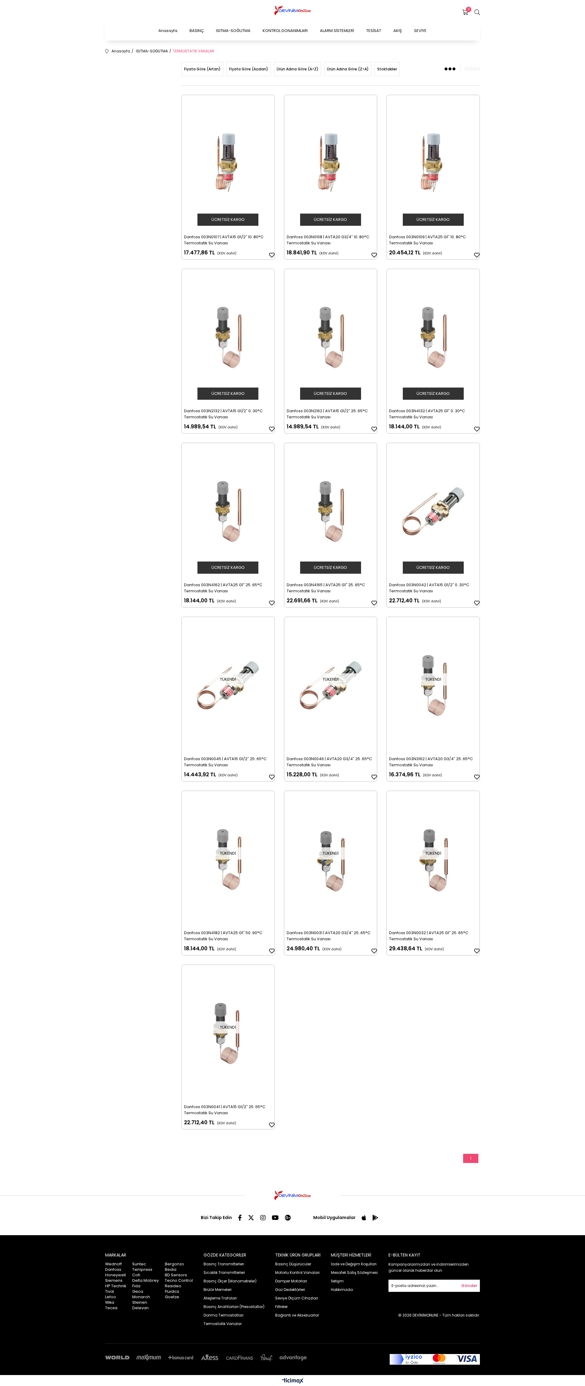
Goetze (172, 1296)
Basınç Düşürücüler (293, 1264)
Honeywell (115, 1275)
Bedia (170, 1269)
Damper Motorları (291, 1281)
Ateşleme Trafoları (220, 1298)
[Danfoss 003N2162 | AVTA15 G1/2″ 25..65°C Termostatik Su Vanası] (331, 337)
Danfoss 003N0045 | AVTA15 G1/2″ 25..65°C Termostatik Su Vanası (225, 762)
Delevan (140, 1307)
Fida (136, 1286)
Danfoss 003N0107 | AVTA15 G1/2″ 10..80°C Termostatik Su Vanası (224, 240)
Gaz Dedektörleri (290, 1289)
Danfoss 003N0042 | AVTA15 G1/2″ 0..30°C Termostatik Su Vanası (429, 588)
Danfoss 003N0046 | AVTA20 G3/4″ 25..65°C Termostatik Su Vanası (329, 762)
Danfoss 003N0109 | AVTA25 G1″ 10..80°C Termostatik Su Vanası (427, 240)
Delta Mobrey (145, 1280)
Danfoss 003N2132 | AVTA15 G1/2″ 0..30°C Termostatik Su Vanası (223, 414)
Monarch (141, 1296)
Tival (109, 1291)
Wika (109, 1302)
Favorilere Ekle (272, 255)
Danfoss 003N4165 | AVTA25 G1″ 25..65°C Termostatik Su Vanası (326, 588)
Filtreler (281, 1306)
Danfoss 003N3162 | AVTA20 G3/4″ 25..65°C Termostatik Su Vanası (431, 762)
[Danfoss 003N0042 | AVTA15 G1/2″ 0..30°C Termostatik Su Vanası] (433, 511)
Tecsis (111, 1307)
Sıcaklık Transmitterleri (224, 1272)
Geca (137, 1291)
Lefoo (110, 1296)
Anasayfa (167, 31)
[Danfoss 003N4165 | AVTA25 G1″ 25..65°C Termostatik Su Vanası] (331, 511)
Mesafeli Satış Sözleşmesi (354, 1272)
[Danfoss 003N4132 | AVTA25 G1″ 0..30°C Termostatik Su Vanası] (433, 337)
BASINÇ (197, 31)
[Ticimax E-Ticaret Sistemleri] (292, 1381)
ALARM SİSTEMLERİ (337, 31)
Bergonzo (174, 1264)
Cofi (136, 1275)
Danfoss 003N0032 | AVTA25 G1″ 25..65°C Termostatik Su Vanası (428, 936)
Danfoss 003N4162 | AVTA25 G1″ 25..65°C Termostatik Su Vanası (223, 588)
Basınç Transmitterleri (224, 1264)
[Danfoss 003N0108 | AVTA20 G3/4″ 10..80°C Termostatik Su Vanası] (331, 163)
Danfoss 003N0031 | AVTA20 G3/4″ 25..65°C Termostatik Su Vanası (328, 936)
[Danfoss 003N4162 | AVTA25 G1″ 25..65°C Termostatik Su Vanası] (228, 511)
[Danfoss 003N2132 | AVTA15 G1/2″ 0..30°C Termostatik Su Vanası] (228, 337)
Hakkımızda (342, 1289)
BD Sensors (176, 1275)
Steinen (139, 1302)
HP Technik (115, 1286)
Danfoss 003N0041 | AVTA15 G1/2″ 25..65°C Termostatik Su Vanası (224, 1110)
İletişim (337, 1281)
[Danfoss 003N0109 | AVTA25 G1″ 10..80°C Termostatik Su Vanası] (433, 163)
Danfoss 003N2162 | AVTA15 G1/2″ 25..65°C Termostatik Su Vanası (327, 414)
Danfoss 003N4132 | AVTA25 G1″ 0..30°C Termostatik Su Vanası (427, 414)
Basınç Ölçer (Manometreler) (230, 1281)
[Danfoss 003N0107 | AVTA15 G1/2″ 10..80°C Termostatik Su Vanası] (228, 163)
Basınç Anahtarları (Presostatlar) (234, 1306)
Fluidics (172, 1291)
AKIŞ (397, 31)
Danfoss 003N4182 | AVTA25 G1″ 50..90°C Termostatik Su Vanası (223, 936)
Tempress (142, 1269)
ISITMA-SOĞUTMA (233, 31)
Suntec (139, 1264)
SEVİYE (420, 31)
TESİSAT (373, 31)
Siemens (113, 1280)
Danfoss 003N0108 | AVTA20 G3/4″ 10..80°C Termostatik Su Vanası (328, 240)
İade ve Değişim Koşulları (354, 1264)
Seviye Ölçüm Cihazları (296, 1298)
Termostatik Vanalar (223, 1323)
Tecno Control (179, 1280)
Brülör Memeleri (218, 1289)
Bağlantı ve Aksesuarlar (297, 1315)
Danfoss (113, 1269)
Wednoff (113, 1264)
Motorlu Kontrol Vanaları (297, 1272)
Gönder (469, 1286)
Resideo (173, 1286)
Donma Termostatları (223, 1315)
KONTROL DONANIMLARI (285, 31)
